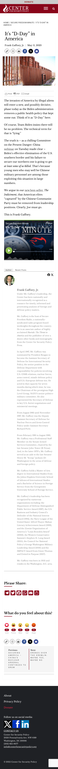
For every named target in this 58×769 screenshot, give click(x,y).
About (7, 695)
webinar (9, 149)
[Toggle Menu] (46, 8)
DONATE (29, 2)
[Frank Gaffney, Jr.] (9, 280)
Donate (8, 707)
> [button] (53, 8)
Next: (39, 655)
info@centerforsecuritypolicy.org (20, 747)
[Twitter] (52, 274)
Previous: (17, 658)
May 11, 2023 (34, 45)
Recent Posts (20, 270)
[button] (7, 51)
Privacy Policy (12, 701)
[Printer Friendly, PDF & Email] (17, 94)
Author (8, 270)
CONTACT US (11, 731)
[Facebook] (48, 274)
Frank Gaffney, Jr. (14, 45)
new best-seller (34, 190)
